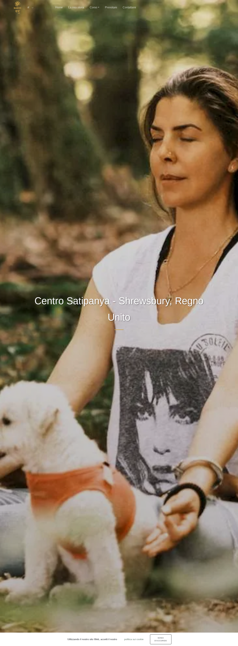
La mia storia (76, 7)
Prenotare (111, 7)
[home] (17, 8)
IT (28, 7)
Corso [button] (93, 7)
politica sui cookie (134, 639)
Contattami (129, 7)
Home (59, 7)
